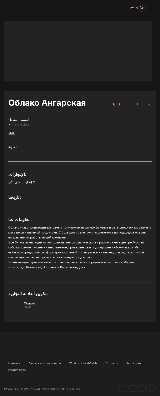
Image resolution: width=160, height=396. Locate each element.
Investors (14, 363)
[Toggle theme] (142, 8)
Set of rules (133, 363)
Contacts (112, 363)
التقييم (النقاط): (19, 119)
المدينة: (13, 147)
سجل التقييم (22, 124)
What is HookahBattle (83, 363)
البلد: (11, 133)
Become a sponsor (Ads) (45, 363)
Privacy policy (17, 369)
